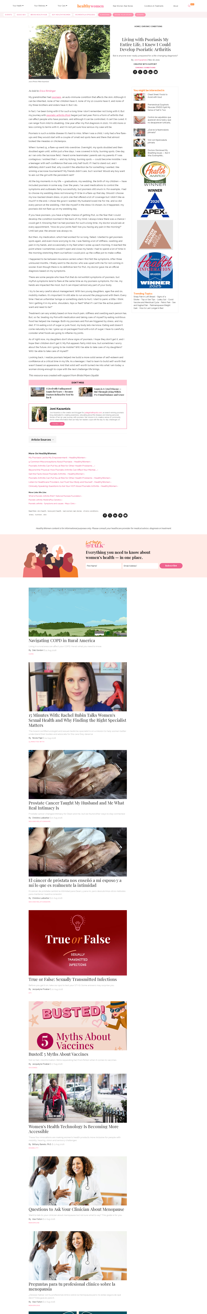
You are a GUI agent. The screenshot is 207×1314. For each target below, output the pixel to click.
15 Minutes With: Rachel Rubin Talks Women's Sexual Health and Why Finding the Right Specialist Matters (77, 720)
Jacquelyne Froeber (41, 989)
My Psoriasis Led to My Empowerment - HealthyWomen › (57, 457)
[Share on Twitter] (140, 72)
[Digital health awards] (155, 173)
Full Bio (56, 424)
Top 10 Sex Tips (148, 299)
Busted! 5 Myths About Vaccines (58, 1054)
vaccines (33, 1068)
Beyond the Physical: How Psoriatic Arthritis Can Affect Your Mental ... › (63, 469)
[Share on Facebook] (135, 72)
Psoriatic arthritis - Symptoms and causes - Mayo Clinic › (52, 503)
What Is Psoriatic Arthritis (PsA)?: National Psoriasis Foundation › (55, 496)
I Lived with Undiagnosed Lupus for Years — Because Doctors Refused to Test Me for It (60, 393)
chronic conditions (151, 26)
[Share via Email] (156, 72)
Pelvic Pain (165, 302)
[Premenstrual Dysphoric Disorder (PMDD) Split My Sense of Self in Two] (139, 107)
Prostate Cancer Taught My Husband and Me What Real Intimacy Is (76, 805)
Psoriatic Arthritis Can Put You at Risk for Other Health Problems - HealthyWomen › (70, 478)
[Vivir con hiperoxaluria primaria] (139, 142)
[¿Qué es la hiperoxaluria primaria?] (139, 132)
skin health (41, 511)
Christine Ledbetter (40, 818)
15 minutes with (36, 742)
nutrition (38, 515)
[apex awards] (155, 202)
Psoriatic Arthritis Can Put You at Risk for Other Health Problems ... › (62, 465)
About (175, 6)
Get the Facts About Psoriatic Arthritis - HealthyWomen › (57, 474)
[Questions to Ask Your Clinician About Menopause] (78, 1180)
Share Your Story (123, 15)
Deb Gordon (37, 650)
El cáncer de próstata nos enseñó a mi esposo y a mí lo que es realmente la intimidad (75, 882)
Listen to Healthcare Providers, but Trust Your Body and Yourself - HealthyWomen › (70, 482)
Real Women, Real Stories (123, 6)
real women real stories (72, 511)
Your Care (61, 6)
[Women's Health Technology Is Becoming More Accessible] (78, 1098)
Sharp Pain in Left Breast (144, 297)
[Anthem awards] (155, 235)
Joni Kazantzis (140, 60)
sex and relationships (39, 821)
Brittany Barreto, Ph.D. (42, 1144)
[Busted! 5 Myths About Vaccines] (78, 1025)
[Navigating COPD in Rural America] (78, 612)
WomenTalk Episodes (85, 15)
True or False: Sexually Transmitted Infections (73, 979)
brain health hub (39, 15)
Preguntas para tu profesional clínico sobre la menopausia (72, 1286)
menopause (34, 1223)
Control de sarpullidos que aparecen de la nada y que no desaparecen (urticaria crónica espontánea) (159, 120)
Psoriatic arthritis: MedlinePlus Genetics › (46, 500)
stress (31, 515)
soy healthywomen (61, 15)
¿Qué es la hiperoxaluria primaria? (158, 131)
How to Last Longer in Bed (151, 308)
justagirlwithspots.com (93, 413)
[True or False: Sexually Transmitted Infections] (78, 942)
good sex (21, 15)
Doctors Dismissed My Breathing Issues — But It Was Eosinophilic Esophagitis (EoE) (159, 153)
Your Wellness (39, 6)
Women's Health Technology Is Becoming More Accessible (73, 1129)
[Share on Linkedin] (150, 72)
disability (33, 1148)
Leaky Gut (161, 299)
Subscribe (105, 15)
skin (45, 515)
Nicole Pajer (37, 738)
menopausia (34, 1305)
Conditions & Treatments (153, 6)
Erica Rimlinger (47, 91)
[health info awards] (155, 270)
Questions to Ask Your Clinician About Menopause (76, 1209)
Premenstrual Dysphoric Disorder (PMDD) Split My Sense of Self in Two (159, 107)
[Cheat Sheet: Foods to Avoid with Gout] (139, 97)
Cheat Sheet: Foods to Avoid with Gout (157, 95)
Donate (140, 15)
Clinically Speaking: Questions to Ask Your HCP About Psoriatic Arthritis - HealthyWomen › (73, 486)
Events (8, 15)
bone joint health (54, 511)
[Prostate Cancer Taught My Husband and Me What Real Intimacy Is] (78, 774)
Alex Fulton (37, 1219)
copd (31, 654)
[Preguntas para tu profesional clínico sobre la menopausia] (78, 1255)
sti (30, 993)
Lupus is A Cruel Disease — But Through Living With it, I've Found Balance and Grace (109, 391)
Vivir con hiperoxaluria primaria (157, 141)
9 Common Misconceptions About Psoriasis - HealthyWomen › (60, 461)
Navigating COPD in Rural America (62, 640)
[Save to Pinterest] (145, 72)
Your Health (17, 6)
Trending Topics (143, 293)
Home (137, 26)
